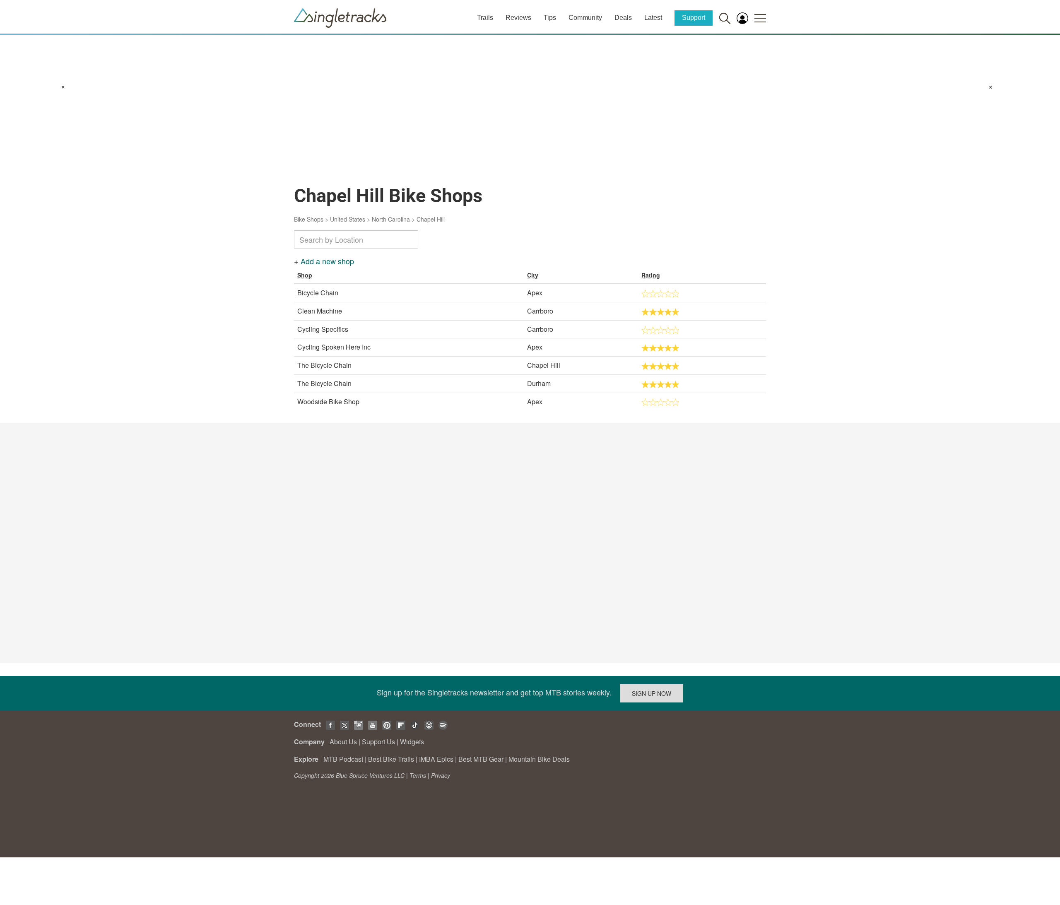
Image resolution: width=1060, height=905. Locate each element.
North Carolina (391, 219)
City (532, 275)
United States (347, 219)
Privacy (440, 775)
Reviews (518, 17)
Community (585, 17)
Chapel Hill (431, 219)
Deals (623, 17)
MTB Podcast (343, 759)
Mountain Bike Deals (539, 759)
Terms (418, 775)
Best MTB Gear (481, 759)
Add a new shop (327, 261)
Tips (550, 17)
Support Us (378, 741)
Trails (485, 17)
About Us (343, 741)
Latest (653, 17)
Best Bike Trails (391, 759)
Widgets (412, 741)
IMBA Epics (436, 759)
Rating (650, 275)
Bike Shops (308, 219)
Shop (304, 275)
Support (693, 17)
